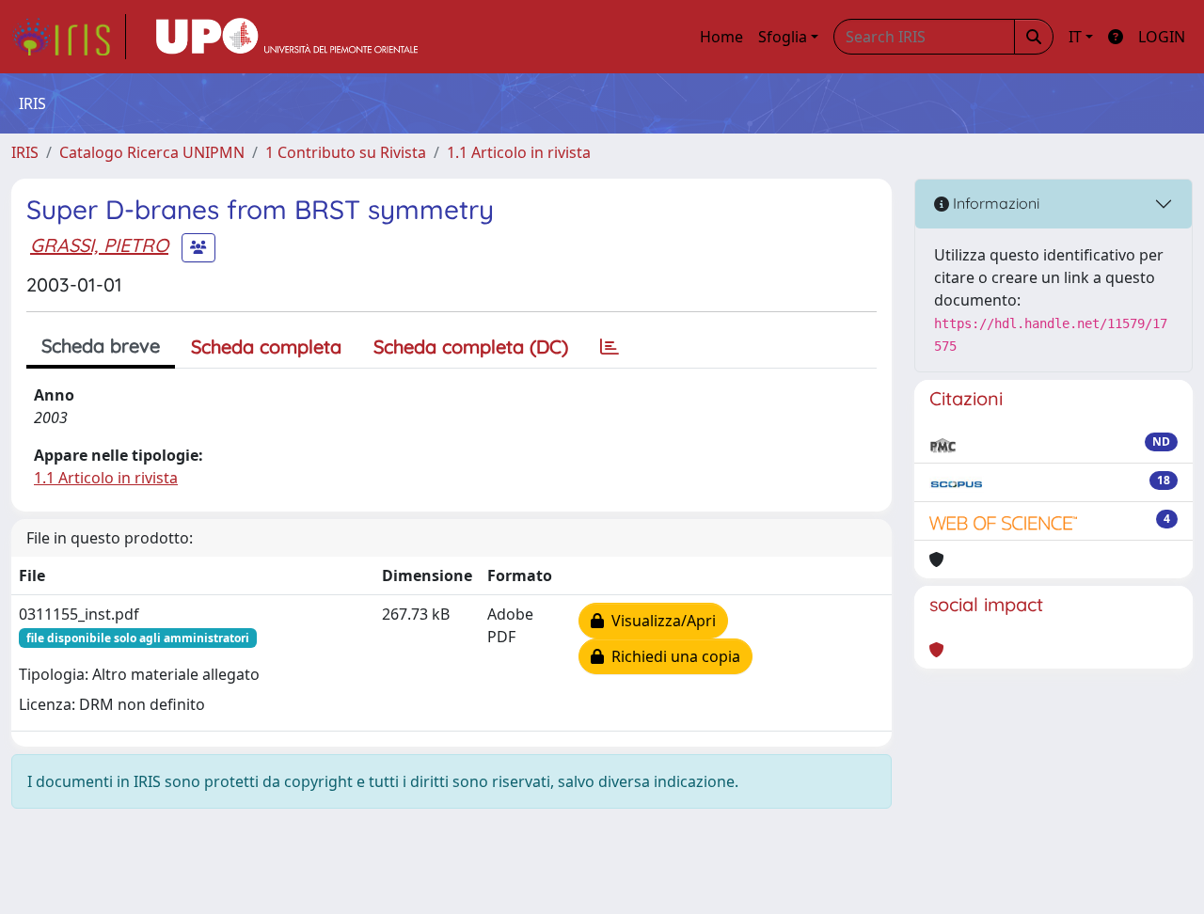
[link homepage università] (287, 36)
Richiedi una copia (672, 656)
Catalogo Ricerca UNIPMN (152, 152)
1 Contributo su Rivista (345, 152)
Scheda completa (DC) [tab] (470, 346)
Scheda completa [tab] (266, 346)
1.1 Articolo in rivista (519, 152)
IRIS (25, 152)
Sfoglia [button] (782, 36)
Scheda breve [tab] (100, 345)
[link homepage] (68, 36)
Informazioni (994, 203)
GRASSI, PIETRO (99, 245)
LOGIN (1161, 36)
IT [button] (1075, 36)
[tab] (609, 347)
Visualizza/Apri (660, 620)
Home (721, 36)
